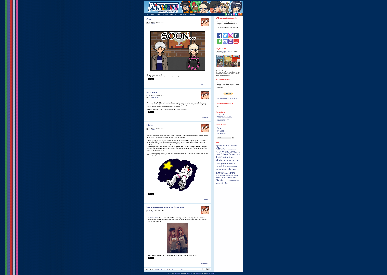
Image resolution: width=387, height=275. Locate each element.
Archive (166, 14)
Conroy (232, 152)
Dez (149, 22)
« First (157, 269)
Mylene (222, 175)
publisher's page (225, 51)
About (152, 14)
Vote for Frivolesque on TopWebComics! (228, 98)
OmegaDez (177, 273)
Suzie (229, 181)
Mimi (232, 172)
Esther (238, 154)
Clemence (233, 149)
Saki (219, 180)
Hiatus (149, 125)
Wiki (184, 14)
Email (239, 14)
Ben (227, 145)
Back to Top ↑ (214, 273)
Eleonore (233, 154)
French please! (221, 120)
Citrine (225, 149)
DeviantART (226, 14)
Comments (204, 84)
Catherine (233, 146)
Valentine (218, 183)
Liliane (225, 166)
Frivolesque (193, 7)
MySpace (234, 14)
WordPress (189, 273)
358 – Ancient (220, 130)
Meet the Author (221, 115)
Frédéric (227, 157)
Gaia (219, 160)
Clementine (222, 151)
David (218, 154)
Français (191, 14)
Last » (183, 269)
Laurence (230, 163)
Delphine (224, 154)
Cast (159, 14)
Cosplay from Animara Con (224, 117)
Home (147, 14)
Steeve (224, 181)
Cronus (238, 152)
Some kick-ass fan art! (223, 119)
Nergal (227, 175)
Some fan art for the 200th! (224, 116)
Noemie (218, 178)
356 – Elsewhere (221, 133)
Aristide (223, 146)
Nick (231, 175)
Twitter (236, 14)
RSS (241, 14)
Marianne (233, 166)
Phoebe (233, 177)
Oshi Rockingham (152, 218)
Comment (205, 117)
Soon (149, 19)
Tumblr (228, 14)
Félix (232, 157)
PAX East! (151, 92)
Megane (227, 173)
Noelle (236, 175)
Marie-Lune (221, 169)
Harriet (218, 163)
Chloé (220, 148)
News (153, 23)
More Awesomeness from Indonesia (165, 207)
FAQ (180, 14)
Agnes (218, 146)
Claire (229, 149)
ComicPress (198, 273)
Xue (223, 183)
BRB (218, 127)
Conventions (155, 97)
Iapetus (222, 163)
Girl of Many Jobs (231, 160)
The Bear (235, 181)
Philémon (226, 177)
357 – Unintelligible (222, 131)
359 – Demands (221, 129)
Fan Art (154, 212)
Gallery (173, 14)
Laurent (218, 166)
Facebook (231, 14)
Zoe (226, 183)
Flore (219, 157)
